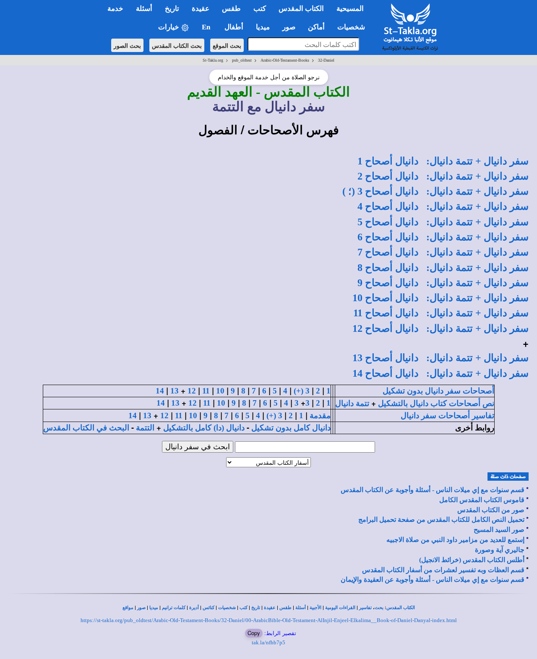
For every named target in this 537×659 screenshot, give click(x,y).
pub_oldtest (242, 60)
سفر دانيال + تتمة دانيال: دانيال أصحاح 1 (443, 161)
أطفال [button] (233, 27)
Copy (254, 633)
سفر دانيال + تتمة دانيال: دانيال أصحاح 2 (443, 176)
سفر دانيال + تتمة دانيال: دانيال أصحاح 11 (441, 312)
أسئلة (300, 607)
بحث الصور (127, 45)
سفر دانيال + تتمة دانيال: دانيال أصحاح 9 (443, 282)
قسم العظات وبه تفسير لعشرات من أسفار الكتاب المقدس (443, 569)
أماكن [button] (316, 27)
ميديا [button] (263, 27)
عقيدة (270, 607)
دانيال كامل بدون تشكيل (291, 427)
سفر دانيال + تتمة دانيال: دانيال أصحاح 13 (440, 357)
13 (174, 390)
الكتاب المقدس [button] (301, 9)
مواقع (128, 607)
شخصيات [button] (353, 27)
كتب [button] (259, 9)
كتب (244, 607)
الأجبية (315, 607)
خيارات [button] (169, 27)
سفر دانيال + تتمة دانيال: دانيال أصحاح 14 (440, 373)
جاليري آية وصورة (499, 549)
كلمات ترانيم (173, 607)
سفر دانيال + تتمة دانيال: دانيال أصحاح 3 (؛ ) (435, 191)
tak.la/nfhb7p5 (268, 642)
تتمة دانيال (352, 403)
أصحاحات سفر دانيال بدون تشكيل (438, 390)
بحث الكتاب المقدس (177, 45)
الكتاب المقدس (400, 607)
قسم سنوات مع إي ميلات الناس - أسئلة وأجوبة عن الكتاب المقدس (432, 489)
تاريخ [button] (172, 9)
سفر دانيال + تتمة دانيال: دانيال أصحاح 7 (443, 252)
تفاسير (365, 607)
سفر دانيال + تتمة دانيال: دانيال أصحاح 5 (443, 221)
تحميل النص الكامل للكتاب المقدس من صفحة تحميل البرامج (441, 519)
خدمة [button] (115, 9)
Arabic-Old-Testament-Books (285, 60)
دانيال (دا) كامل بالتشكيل (204, 427)
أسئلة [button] (144, 9)
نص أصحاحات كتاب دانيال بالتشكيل (436, 403)
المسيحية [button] (350, 9)
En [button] (207, 27)
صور (141, 607)
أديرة (194, 607)
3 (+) (302, 390)
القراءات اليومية (340, 607)
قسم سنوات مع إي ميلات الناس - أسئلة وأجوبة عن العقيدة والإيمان (432, 579)
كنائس (208, 607)
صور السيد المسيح (499, 529)
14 (160, 390)
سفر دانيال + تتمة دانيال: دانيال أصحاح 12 (440, 328)
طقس (285, 607)
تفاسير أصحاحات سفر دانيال (447, 415)
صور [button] (288, 27)
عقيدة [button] (200, 9)
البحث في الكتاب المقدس (86, 427)
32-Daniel (326, 60)
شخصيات (227, 607)
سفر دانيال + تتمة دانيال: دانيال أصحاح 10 (440, 297)
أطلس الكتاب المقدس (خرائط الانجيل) (471, 559)
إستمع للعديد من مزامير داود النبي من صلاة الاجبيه (455, 539)
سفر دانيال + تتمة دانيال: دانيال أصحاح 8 (443, 267)
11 (206, 390)
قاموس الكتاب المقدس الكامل (481, 499)
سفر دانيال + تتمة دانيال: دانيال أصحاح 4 (443, 206)
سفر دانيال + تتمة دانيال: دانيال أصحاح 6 (443, 237)
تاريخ (255, 607)
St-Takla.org (213, 60)
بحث (379, 607)
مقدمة (320, 415)
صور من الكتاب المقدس (490, 509)
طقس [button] (231, 9)
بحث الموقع (227, 45)
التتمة (145, 427)
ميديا (153, 607)
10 (220, 390)
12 (192, 390)
